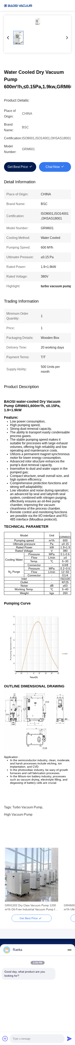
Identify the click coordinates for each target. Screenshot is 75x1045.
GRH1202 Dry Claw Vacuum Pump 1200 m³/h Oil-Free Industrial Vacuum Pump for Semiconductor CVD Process (31, 907)
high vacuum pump (18, 814)
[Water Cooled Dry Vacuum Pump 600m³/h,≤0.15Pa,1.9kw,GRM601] (37, 21)
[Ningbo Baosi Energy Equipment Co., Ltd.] (18, 5)
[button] (10, 881)
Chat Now (53, 167)
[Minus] (69, 949)
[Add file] (5, 1038)
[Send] (69, 1038)
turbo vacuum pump (27, 807)
